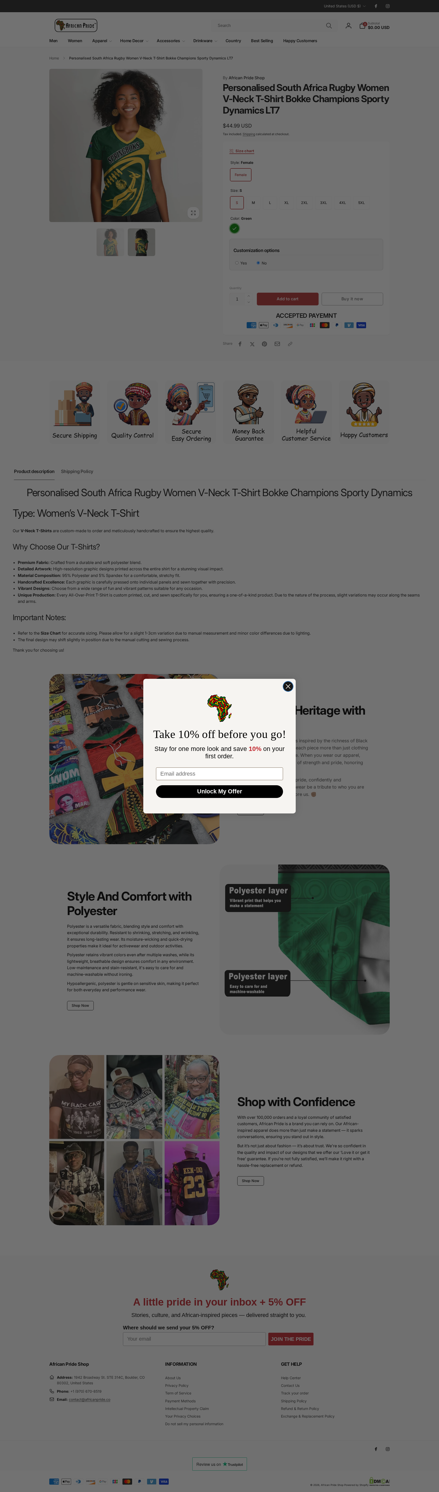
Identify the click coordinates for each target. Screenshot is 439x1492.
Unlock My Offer (219, 791)
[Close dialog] (288, 686)
